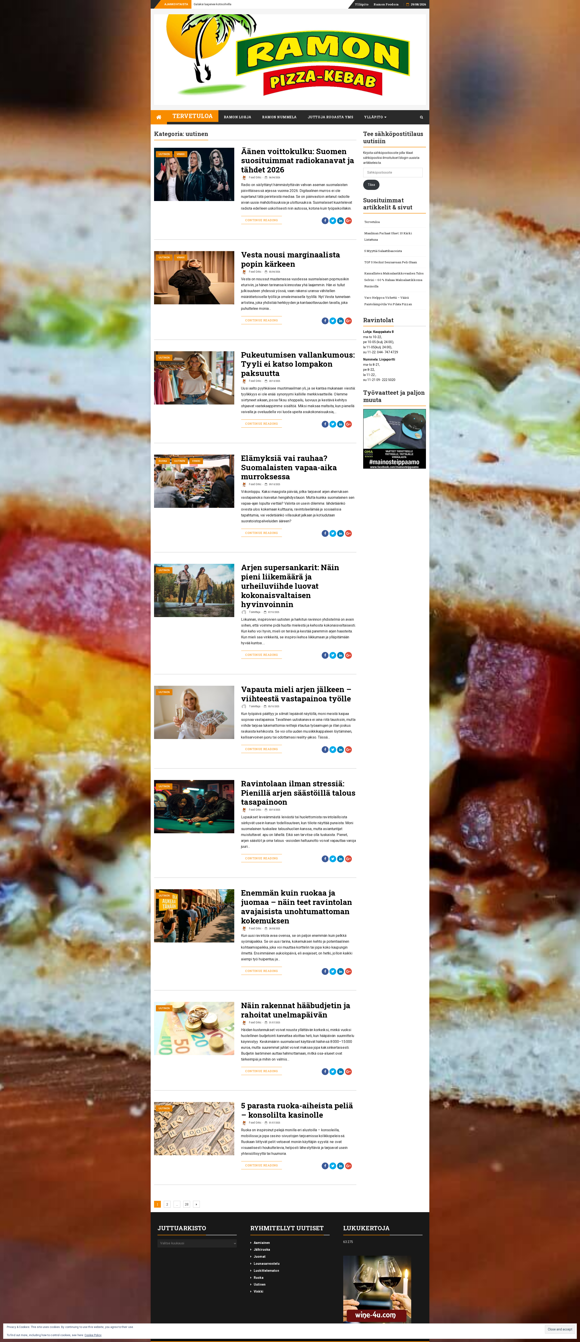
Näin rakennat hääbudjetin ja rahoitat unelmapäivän (295, 1010)
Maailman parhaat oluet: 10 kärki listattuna (388, 236)
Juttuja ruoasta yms (330, 117)
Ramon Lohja (237, 117)
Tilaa (371, 185)
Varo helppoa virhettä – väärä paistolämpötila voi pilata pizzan (388, 301)
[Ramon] (159, 117)
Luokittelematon (266, 1270)
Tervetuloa (192, 116)
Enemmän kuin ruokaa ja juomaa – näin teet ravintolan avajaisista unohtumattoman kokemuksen (296, 906)
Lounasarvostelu (267, 1263)
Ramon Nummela (279, 117)
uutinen (164, 154)
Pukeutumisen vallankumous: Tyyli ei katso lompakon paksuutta (298, 363)
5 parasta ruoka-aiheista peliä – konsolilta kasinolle (297, 1110)
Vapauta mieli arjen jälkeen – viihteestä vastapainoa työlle (296, 693)
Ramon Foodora (386, 4)
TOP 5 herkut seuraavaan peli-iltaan (390, 262)
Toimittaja (254, 612)
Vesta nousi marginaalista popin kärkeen (290, 259)
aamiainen (262, 1243)
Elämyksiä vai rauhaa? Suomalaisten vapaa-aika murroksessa (289, 467)
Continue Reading (261, 220)
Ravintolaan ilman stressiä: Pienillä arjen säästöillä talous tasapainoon (298, 792)
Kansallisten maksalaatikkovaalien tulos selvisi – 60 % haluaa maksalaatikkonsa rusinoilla (394, 279)
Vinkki (181, 154)
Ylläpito (362, 4)
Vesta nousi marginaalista (211, 4)
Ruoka (163, 461)
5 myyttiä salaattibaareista (383, 251)
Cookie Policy (93, 1335)
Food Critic (254, 177)
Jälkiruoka (262, 1249)
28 (187, 1204)
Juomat (260, 1256)
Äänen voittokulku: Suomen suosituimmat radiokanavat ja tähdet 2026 (297, 160)
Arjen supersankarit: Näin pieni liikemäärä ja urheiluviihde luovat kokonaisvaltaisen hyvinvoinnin (290, 585)
